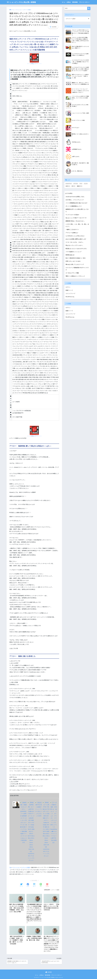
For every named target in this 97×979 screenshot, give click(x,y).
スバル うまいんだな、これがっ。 (75, 242)
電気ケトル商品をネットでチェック (75, 276)
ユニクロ (85, 183)
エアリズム (75, 183)
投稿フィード (69, 290)
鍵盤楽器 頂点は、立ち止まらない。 (75, 221)
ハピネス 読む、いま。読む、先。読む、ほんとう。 (77, 225)
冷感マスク (68, 186)
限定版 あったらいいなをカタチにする (76, 248)
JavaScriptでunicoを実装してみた (75, 196)
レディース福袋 (25, 867)
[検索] (88, 8)
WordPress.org (70, 296)
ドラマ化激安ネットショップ (73, 251)
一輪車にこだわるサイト (72, 229)
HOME (49, 972)
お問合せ (69, 2)
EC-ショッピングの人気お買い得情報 (21, 2)
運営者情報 (75, 2)
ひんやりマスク (69, 183)
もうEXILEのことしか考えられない (75, 236)
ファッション (16, 867)
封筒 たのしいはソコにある (73, 261)
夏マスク (73, 186)
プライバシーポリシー (84, 2)
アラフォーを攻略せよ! (72, 232)
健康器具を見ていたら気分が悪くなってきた (77, 210)
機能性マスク (79, 186)
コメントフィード (70, 293)
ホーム (63, 2)
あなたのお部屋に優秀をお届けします (76, 239)
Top (10, 867)
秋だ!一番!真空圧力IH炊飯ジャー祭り (76, 258)
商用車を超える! (70, 255)
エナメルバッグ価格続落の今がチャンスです (77, 268)
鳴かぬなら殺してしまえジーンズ (75, 264)
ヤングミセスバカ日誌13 (72, 214)
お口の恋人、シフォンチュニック (75, 199)
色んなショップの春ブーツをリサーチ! (76, 218)
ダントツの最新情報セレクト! (74, 206)
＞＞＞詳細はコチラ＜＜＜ (34, 63)
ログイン (68, 287)
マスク (81, 183)
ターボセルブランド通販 (72, 273)
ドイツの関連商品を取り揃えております (76, 203)
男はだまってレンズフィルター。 (75, 245)
